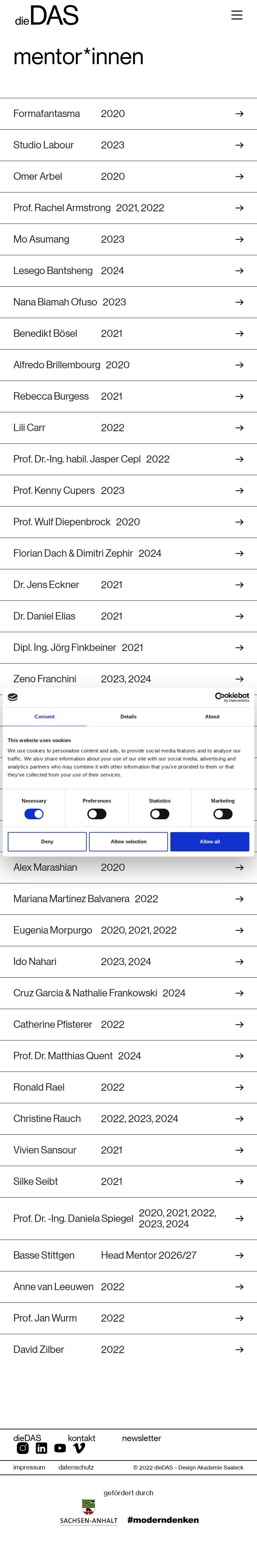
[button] (237, 15)
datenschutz (76, 1467)
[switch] (96, 814)
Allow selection (129, 841)
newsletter (141, 1438)
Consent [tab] (44, 716)
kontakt (81, 1438)
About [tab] (212, 716)
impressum (29, 1467)
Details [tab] (128, 716)
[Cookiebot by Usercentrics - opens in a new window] (220, 697)
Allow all (210, 841)
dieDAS (27, 1438)
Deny (47, 841)
